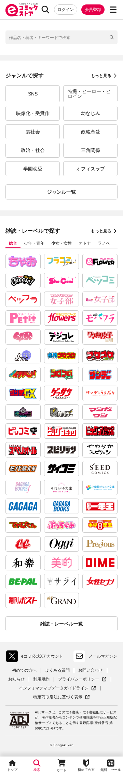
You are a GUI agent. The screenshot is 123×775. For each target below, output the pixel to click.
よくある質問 (57, 670)
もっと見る (101, 75)
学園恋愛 (32, 168)
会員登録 (93, 9)
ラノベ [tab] (104, 243)
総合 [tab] (13, 243)
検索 (36, 770)
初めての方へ (24, 670)
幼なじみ (90, 113)
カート (61, 770)
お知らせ (16, 679)
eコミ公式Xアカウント (36, 657)
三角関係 (90, 150)
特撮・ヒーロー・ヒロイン (89, 94)
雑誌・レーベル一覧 (61, 624)
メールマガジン (102, 656)
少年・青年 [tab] (34, 243)
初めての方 (86, 770)
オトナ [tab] (85, 243)
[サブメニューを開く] (113, 9)
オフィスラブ (90, 168)
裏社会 (33, 131)
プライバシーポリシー (82, 679)
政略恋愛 (90, 131)
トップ (12, 770)
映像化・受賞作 (33, 113)
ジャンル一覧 (61, 192)
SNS (33, 93)
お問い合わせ (90, 670)
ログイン (65, 9)
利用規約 (41, 679)
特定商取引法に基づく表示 (61, 697)
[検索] (45, 9)
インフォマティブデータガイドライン (53, 688)
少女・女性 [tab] (61, 243)
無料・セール (110, 770)
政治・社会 (33, 150)
